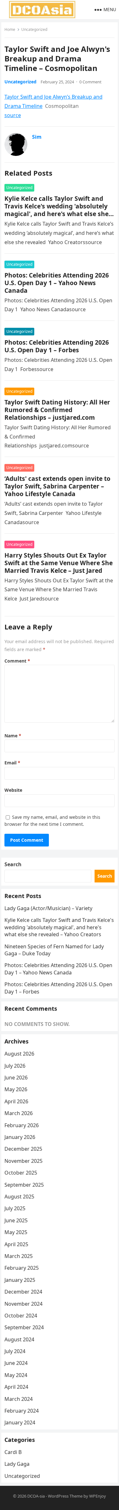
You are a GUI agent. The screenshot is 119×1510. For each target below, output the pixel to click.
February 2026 (21, 1125)
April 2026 (16, 1101)
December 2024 (23, 1291)
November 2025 (23, 1160)
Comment (17, 661)
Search (13, 864)
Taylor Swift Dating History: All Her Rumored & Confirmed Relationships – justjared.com (57, 410)
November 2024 (23, 1303)
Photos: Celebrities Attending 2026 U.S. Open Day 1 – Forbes (56, 346)
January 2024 (19, 1422)
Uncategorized (34, 29)
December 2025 (23, 1148)
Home (9, 29)
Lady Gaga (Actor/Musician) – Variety (48, 908)
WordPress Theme (65, 1496)
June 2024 (16, 1362)
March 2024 (18, 1398)
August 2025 (19, 1196)
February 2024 (21, 1410)
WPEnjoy (97, 1496)
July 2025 (14, 1208)
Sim (37, 136)
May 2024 (15, 1375)
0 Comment (90, 82)
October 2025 (20, 1172)
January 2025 (19, 1279)
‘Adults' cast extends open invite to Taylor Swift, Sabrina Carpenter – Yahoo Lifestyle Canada (57, 486)
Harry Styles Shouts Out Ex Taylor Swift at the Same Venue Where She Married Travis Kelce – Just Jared (58, 563)
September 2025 (24, 1184)
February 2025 (21, 1267)
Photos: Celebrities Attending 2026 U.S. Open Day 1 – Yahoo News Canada (56, 283)
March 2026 (18, 1113)
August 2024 (19, 1339)
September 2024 (24, 1327)
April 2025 (16, 1244)
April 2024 (16, 1386)
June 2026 (16, 1077)
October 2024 (20, 1315)
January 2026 (19, 1137)
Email (12, 763)
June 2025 (16, 1220)
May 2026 (15, 1089)
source (12, 115)
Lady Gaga (17, 1463)
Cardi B (13, 1452)
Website (13, 790)
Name (12, 736)
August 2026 (19, 1053)
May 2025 (15, 1232)
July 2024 (14, 1351)
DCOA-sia (36, 1496)
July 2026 (14, 1065)
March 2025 (18, 1256)
